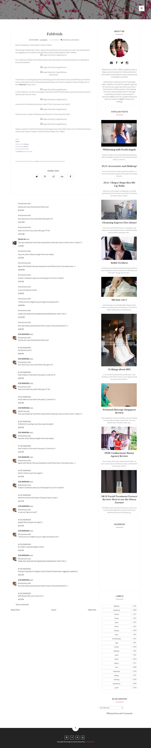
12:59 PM (21, 270)
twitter (20, 151)
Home (54, 610)
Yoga (116, 643)
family (116, 659)
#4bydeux (116, 606)
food (116, 667)
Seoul (116, 635)
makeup (116, 675)
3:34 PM (21, 293)
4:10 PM (21, 403)
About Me (114, 719)
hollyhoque (116, 671)
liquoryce (27, 144)
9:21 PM (21, 210)
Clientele (125, 719)
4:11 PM (21, 476)
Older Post (92, 610)
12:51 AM (21, 234)
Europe (116, 614)
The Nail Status (116, 639)
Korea (116, 626)
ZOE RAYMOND (24, 334)
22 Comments (54, 40)
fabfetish (17, 141)
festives (116, 663)
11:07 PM (21, 222)
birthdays (116, 651)
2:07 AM (21, 258)
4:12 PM (21, 526)
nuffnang (116, 680)
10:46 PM (21, 305)
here (37, 161)
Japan (116, 622)
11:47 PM (21, 317)
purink (116, 688)
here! (122, 99)
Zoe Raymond (89, 742)
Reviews (116, 631)
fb (17, 151)
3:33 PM (21, 281)
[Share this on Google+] (45, 176)
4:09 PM (21, 353)
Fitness (117, 618)
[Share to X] (37, 176)
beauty (117, 647)
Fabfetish (22, 84)
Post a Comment (22, 604)
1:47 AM (21, 246)
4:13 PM (21, 599)
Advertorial (66, 40)
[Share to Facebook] (70, 176)
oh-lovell (26, 146)
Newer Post (15, 610)
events (116, 655)
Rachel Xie (22, 239)
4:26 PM (21, 329)
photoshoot (75, 40)
